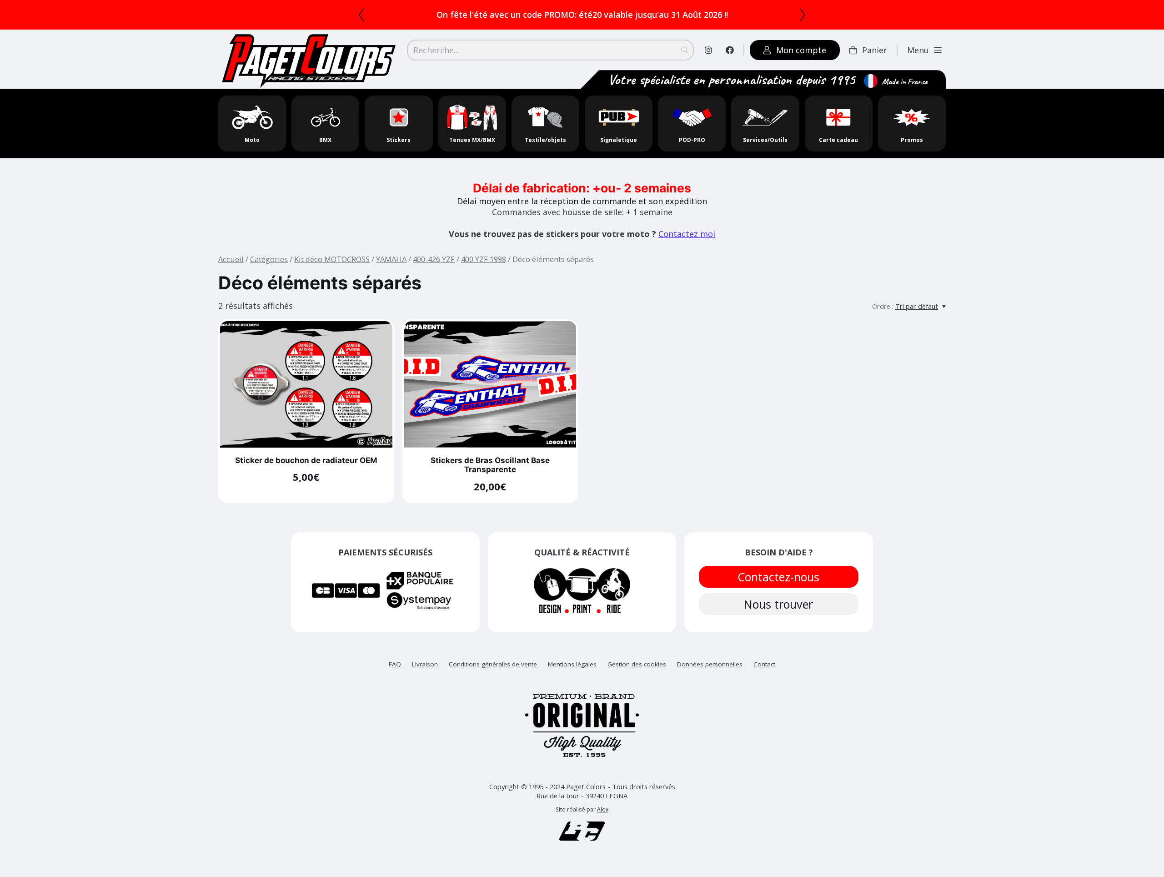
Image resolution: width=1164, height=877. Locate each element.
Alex (602, 809)
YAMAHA (391, 259)
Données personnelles (710, 664)
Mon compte (801, 50)
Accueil (231, 259)
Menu (918, 50)
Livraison (425, 664)
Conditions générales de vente (493, 664)
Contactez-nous (779, 577)
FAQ (395, 664)
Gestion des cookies (636, 664)
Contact (764, 664)
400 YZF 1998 (483, 259)
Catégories (269, 259)
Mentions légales (572, 664)
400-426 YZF (434, 259)
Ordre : (882, 306)
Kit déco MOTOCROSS (332, 259)
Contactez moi (686, 233)
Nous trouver (778, 604)
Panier (874, 50)
